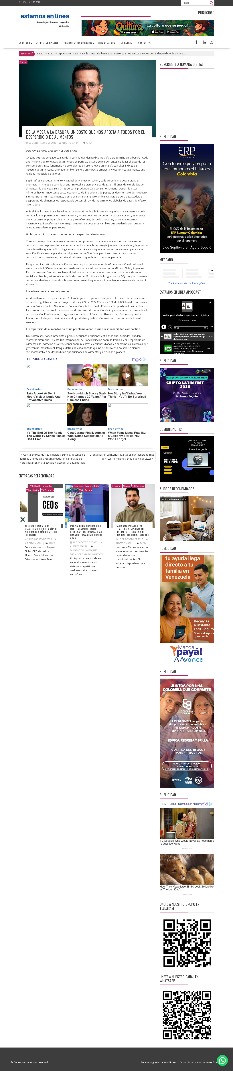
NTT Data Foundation (90, 554)
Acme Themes (214, 1062)
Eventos (88, 486)
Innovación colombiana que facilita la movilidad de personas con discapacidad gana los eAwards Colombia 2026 (86, 532)
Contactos (144, 43)
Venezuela (127, 43)
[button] (222, 1060)
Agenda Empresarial (46, 43)
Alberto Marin (70, 142)
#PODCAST (34, 486)
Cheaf (89, 142)
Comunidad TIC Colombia (78, 43)
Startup (23, 62)
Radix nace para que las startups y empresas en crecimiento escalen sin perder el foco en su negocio (132, 530)
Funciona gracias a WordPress (159, 1062)
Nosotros (24, 43)
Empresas (78, 486)
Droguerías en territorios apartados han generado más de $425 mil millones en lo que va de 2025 (122, 456)
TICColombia (47, 490)
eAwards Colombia (81, 550)
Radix (52, 543)
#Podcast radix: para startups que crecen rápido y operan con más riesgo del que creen (41, 530)
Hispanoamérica (107, 43)
